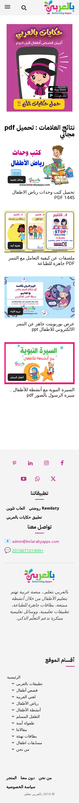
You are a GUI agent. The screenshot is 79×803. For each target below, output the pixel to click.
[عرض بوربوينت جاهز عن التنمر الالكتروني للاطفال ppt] (39, 297)
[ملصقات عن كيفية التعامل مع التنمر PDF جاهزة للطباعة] (39, 231)
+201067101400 (27, 551)
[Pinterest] (15, 464)
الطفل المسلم (17, 377)
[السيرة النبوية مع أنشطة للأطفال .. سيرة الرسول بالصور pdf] (39, 363)
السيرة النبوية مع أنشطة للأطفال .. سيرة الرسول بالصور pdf (42, 392)
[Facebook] (62, 464)
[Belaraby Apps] (52, 7)
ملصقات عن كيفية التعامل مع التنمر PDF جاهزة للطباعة (41, 260)
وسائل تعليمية (16, 179)
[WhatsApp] (37, 480)
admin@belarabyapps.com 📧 (31, 541)
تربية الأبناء (15, 311)
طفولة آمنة (15, 245)
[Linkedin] (31, 464)
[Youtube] (24, 480)
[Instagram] (46, 464)
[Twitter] (53, 480)
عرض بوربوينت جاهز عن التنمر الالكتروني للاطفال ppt (45, 326)
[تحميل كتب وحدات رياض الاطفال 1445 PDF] (39, 166)
